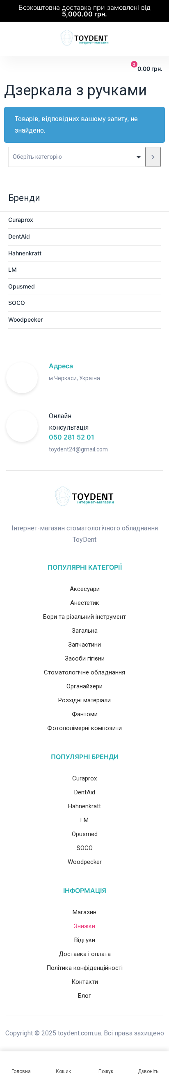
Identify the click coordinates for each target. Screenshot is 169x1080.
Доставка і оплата (85, 954)
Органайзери (84, 686)
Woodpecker (25, 319)
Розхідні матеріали (84, 700)
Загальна (85, 630)
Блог (84, 995)
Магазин (84, 912)
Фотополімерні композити (84, 728)
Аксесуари (85, 589)
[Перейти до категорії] (153, 157)
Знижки (84, 926)
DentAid (19, 236)
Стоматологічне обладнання (84, 672)
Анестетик (84, 603)
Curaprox (20, 219)
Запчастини (84, 644)
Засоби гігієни (85, 658)
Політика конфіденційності (84, 968)
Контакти (84, 981)
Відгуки (84, 940)
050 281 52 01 (71, 437)
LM (12, 269)
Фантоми (85, 714)
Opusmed (21, 286)
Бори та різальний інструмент (84, 616)
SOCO (16, 302)
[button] (12, 69)
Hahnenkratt (24, 253)
